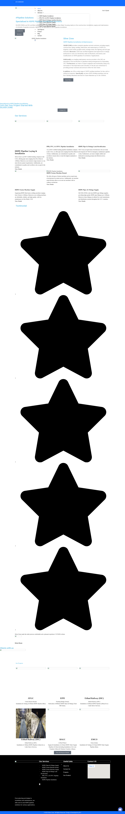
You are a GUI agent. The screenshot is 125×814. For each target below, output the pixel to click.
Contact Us (66, 769)
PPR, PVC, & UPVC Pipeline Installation (50, 18)
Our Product (67, 775)
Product (40, 31)
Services (40, 12)
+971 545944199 (19, 2)
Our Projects (41, 29)
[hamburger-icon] (61, 764)
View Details (18, 169)
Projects (65, 772)
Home (39, 8)
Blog (39, 33)
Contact (40, 35)
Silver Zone (68, 38)
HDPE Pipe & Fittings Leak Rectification (50, 20)
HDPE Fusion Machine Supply (47, 22)
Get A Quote (105, 10)
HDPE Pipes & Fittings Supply (47, 24)
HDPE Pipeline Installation (46, 16)
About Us (40, 10)
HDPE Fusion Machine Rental (47, 26)
